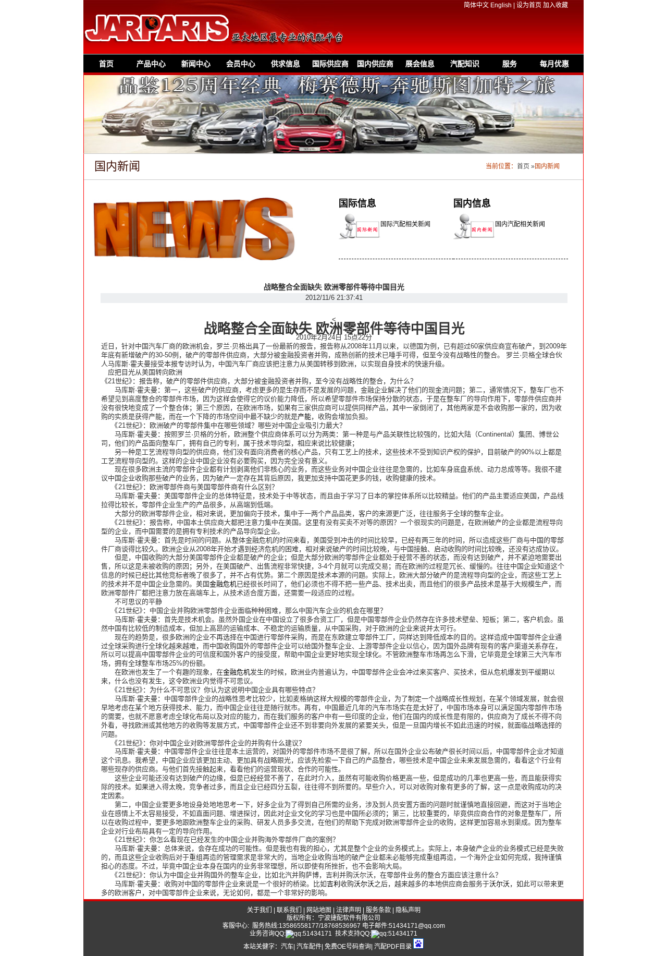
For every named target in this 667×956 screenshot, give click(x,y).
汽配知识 (464, 63)
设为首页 (528, 5)
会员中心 (240, 63)
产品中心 (151, 63)
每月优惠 (554, 63)
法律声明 (348, 910)
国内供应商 (375, 63)
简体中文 (476, 5)
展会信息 (420, 63)
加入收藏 (555, 5)
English (501, 5)
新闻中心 (196, 63)
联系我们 (289, 910)
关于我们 (259, 910)
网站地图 (318, 910)
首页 (106, 63)
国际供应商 (330, 63)
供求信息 (285, 63)
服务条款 (378, 910)
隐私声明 (408, 910)
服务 (509, 63)
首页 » (526, 166)
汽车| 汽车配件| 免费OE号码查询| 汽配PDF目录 (346, 946)
